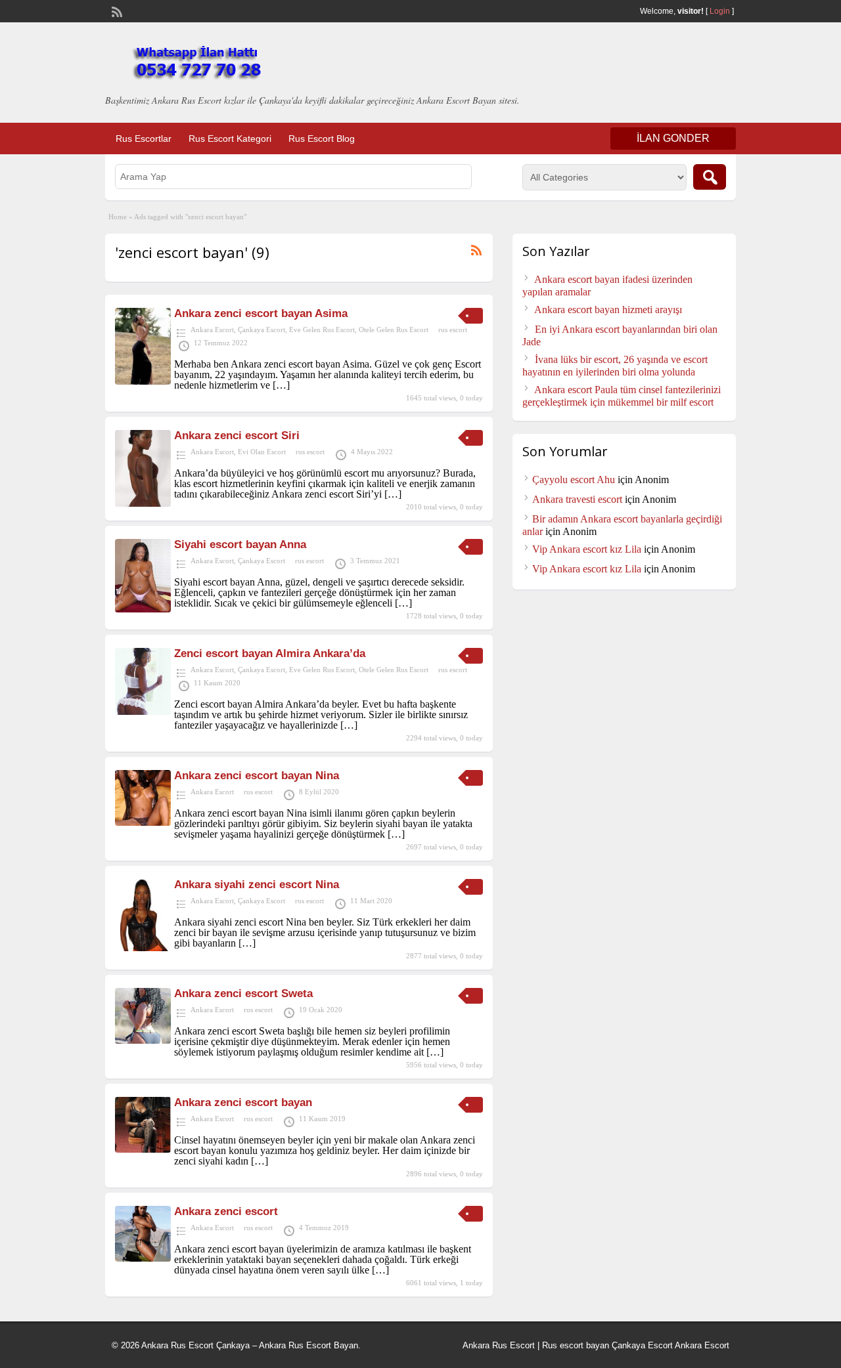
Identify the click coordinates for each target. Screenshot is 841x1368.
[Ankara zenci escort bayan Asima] (143, 381)
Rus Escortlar (143, 138)
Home (117, 217)
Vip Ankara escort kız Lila (586, 549)
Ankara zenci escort (226, 1211)
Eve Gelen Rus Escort (322, 329)
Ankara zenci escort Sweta (243, 993)
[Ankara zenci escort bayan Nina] (143, 822)
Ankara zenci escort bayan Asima (261, 313)
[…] (281, 385)
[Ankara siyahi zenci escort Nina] (143, 947)
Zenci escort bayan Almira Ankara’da (269, 653)
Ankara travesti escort (577, 499)
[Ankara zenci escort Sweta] (143, 1040)
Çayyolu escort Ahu (573, 479)
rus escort (452, 329)
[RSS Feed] (115, 10)
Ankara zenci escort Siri (237, 435)
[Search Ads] (709, 177)
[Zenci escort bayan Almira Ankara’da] (143, 711)
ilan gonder (673, 138)
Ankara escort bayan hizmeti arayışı (608, 309)
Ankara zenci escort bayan (243, 1102)
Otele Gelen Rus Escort (393, 329)
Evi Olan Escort (262, 452)
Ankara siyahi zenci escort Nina (256, 884)
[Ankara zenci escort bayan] (143, 1149)
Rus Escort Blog (321, 138)
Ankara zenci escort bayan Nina (256, 775)
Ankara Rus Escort (499, 1345)
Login (720, 11)
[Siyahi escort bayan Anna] (143, 608)
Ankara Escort (212, 329)
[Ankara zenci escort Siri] (143, 503)
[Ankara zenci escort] (143, 1258)
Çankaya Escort (261, 329)
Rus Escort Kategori (230, 138)
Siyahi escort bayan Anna (240, 544)
